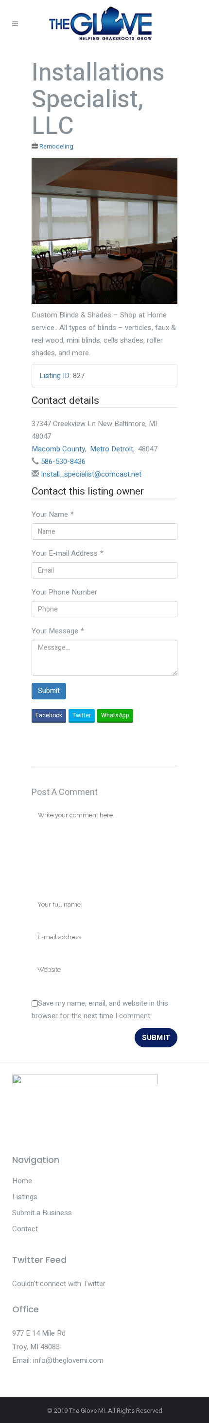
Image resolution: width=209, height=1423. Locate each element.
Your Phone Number (64, 592)
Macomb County (58, 449)
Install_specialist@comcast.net (91, 474)
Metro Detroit (111, 449)
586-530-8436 (63, 461)
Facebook (48, 715)
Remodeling (56, 146)
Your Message (58, 631)
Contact (25, 1229)
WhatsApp (115, 715)
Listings (24, 1197)
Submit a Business (42, 1213)
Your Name (53, 514)
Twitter (81, 715)
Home (22, 1181)
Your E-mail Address (68, 553)
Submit (49, 691)
